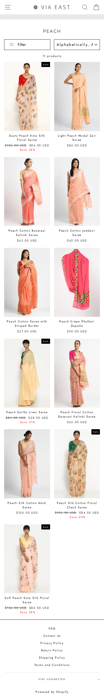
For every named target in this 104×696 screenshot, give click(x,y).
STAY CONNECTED (52, 679)
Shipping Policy (52, 657)
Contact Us (52, 636)
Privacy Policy (52, 643)
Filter (21, 44)
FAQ (52, 628)
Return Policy (52, 650)
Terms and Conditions (52, 665)
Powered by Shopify (52, 692)
